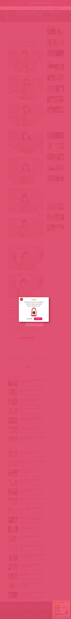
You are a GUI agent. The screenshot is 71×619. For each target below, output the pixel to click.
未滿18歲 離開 (29, 318)
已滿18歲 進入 (38, 318)
